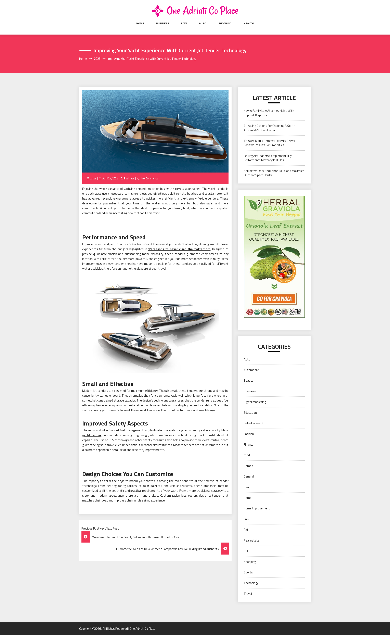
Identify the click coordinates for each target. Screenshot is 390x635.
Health (249, 23)
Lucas (93, 178)
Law (184, 23)
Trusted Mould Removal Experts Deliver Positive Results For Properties (269, 142)
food (247, 455)
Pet (246, 529)
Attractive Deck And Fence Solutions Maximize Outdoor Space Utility (274, 172)
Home (140, 23)
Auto (202, 23)
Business (162, 23)
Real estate (251, 540)
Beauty (248, 380)
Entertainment (254, 423)
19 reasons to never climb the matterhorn (179, 249)
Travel (248, 593)
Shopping (225, 23)
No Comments (149, 178)
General (249, 476)
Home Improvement (257, 508)
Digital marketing (255, 401)
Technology (251, 583)
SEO (246, 551)
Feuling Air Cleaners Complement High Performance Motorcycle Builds (268, 157)
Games (248, 465)
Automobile (251, 370)
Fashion (249, 434)
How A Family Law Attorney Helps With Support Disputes (269, 112)
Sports (248, 572)
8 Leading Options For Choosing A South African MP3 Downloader (269, 127)
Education (250, 412)
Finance (249, 444)
